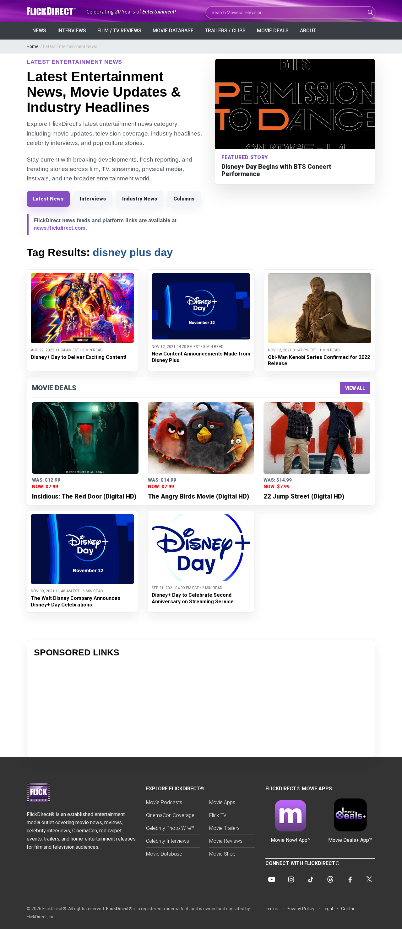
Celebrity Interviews (167, 841)
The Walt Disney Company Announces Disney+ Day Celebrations (75, 601)
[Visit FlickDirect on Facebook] (349, 879)
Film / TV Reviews (119, 31)
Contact (349, 908)
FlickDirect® (119, 908)
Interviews (71, 31)
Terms (271, 908)
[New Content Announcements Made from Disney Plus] (201, 277)
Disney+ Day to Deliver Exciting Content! (78, 357)
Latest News (48, 199)
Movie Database (173, 31)
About (308, 31)
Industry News (139, 199)
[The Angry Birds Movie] (201, 438)
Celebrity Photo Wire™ (170, 828)
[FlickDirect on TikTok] (310, 879)
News (39, 31)
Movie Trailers (224, 828)
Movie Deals (273, 31)
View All (355, 388)
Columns (183, 199)
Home (33, 46)
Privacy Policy (300, 908)
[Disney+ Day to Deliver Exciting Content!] (82, 277)
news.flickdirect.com (59, 228)
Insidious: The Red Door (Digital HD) (84, 496)
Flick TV (217, 815)
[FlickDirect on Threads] (330, 879)
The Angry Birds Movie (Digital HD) (198, 496)
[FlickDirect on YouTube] (271, 879)
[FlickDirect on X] (369, 879)
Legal (328, 908)
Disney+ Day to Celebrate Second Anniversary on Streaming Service (193, 598)
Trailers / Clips (225, 31)
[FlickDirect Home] (52, 11)
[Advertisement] (201, 706)
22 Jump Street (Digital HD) (303, 496)
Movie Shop (222, 854)
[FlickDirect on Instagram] (291, 879)
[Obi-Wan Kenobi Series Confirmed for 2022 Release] (319, 277)
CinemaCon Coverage (170, 815)
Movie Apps (222, 802)
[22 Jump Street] (316, 438)
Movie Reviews (225, 841)
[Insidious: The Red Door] (85, 438)
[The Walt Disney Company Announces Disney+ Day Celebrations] (82, 518)
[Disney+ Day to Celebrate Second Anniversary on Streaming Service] (201, 518)
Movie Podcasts (164, 802)
